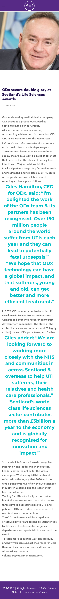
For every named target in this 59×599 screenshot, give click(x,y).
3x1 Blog (10, 105)
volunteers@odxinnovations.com (22, 556)
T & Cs (42, 588)
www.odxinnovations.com (36, 547)
